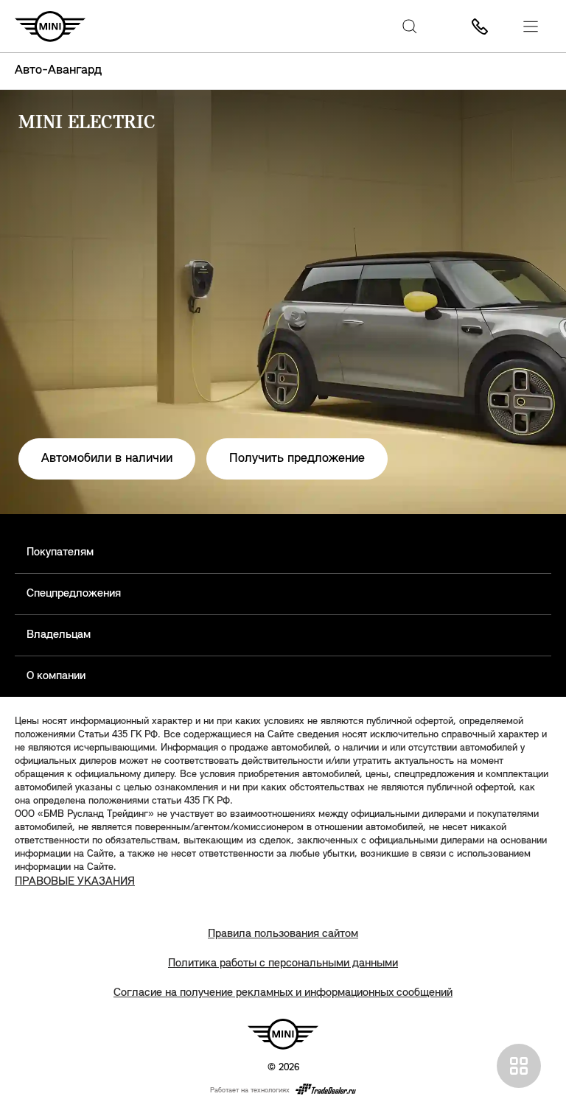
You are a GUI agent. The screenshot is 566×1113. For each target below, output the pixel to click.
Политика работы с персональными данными (283, 963)
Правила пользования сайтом (283, 934)
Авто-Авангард (58, 70)
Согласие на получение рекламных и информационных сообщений (283, 993)
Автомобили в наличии (106, 459)
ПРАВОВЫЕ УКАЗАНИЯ (75, 882)
